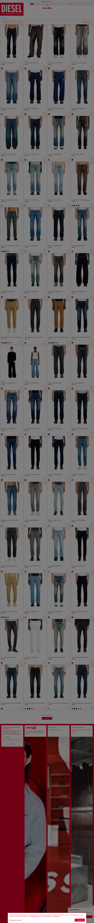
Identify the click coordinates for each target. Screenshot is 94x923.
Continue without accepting (15, 920)
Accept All (79, 920)
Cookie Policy (56, 916)
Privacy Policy (48, 916)
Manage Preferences (35, 916)
